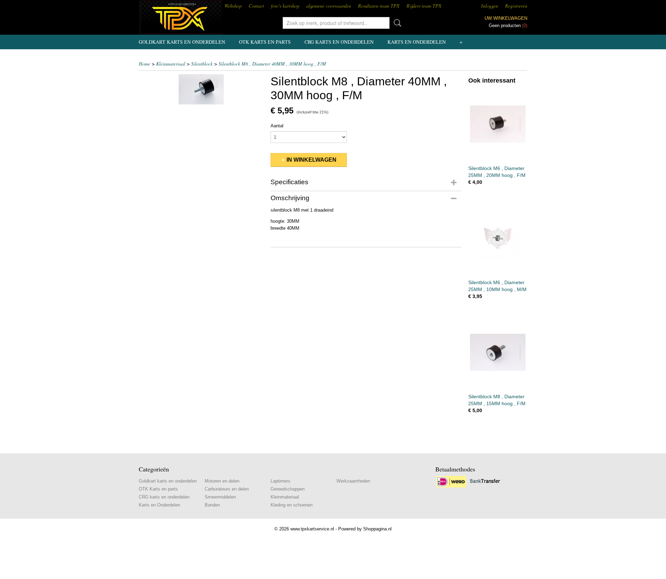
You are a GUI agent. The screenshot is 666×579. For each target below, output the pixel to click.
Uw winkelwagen (506, 18)
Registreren (516, 5)
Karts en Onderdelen (416, 42)
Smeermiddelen (220, 497)
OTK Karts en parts (265, 42)
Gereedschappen (288, 489)
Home (144, 63)
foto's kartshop (285, 5)
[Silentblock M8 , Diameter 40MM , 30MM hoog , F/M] (201, 89)
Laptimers (280, 481)
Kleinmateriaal (170, 63)
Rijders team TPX (424, 5)
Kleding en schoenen (292, 505)
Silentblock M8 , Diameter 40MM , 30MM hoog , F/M (272, 63)
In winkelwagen (311, 160)
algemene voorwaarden (328, 5)
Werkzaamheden (353, 481)
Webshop (233, 5)
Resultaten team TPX (379, 5)
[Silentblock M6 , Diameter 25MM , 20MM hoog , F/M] (498, 124)
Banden (212, 505)
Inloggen (489, 5)
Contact (256, 5)
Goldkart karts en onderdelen (182, 42)
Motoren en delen (222, 481)
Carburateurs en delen (227, 489)
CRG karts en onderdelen (339, 42)
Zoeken (396, 23)
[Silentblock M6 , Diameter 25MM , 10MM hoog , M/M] (498, 238)
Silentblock (202, 63)
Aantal (277, 125)
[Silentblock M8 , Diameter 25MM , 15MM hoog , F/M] (498, 352)
